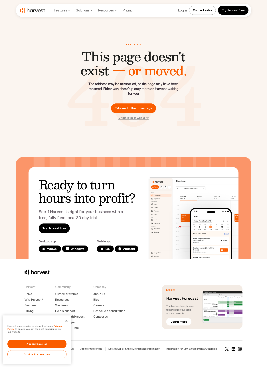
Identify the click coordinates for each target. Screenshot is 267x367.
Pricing (128, 10)
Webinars (61, 305)
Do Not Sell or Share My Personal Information (134, 348)
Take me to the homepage (133, 108)
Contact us (100, 316)
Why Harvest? (34, 299)
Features (30, 305)
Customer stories (66, 294)
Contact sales (202, 10)
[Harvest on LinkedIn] (233, 349)
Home (29, 294)
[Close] (66, 321)
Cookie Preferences (91, 348)
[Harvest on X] (226, 349)
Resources (62, 299)
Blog (96, 299)
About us (99, 294)
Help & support (65, 311)
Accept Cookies (37, 343)
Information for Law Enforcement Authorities (191, 348)
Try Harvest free (233, 10)
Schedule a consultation (109, 311)
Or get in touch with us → (133, 117)
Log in (182, 10)
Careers (98, 305)
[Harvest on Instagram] (239, 349)
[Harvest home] (32, 10)
